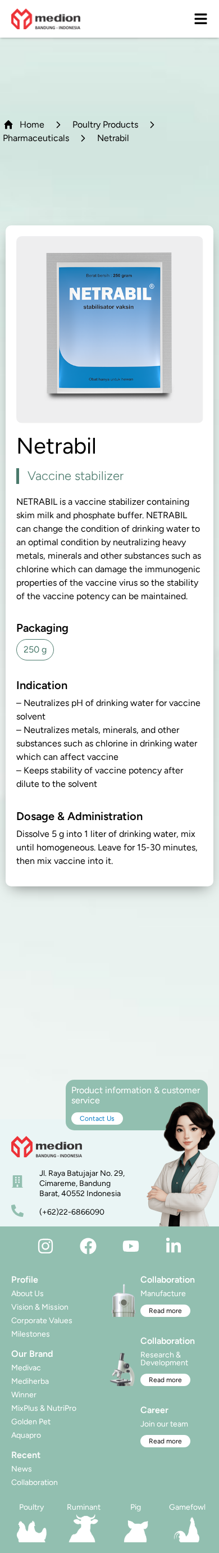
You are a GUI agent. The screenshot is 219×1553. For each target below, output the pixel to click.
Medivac (26, 1368)
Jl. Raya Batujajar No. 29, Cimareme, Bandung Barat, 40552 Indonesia (82, 1183)
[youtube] (130, 1246)
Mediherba (30, 1381)
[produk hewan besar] (84, 1528)
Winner (23, 1395)
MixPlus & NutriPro (43, 1408)
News (21, 1469)
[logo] (45, 18)
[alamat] (17, 1181)
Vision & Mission (40, 1307)
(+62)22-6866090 (71, 1212)
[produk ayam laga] (188, 1528)
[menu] (201, 19)
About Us (27, 1293)
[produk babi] (136, 1528)
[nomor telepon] (17, 1211)
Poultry (31, 1507)
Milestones (30, 1334)
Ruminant (84, 1507)
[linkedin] (173, 1246)
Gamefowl (187, 1507)
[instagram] (45, 1246)
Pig (135, 1507)
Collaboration (34, 1482)
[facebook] (88, 1246)
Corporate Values (41, 1320)
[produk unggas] (32, 1528)
